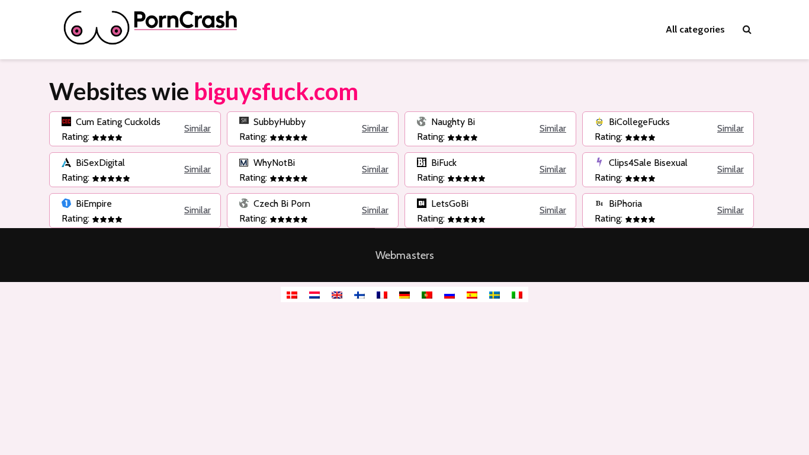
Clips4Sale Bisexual (647, 162)
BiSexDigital (99, 162)
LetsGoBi (448, 203)
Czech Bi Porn (280, 203)
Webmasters (404, 255)
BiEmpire (92, 203)
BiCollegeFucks (638, 121)
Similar (197, 128)
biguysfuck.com (276, 91)
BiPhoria (624, 203)
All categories (695, 29)
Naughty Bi (452, 121)
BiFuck (443, 162)
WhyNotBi (273, 162)
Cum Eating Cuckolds (116, 121)
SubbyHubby (278, 121)
